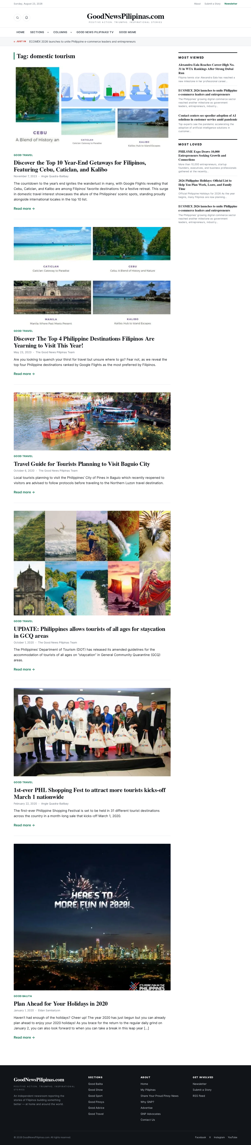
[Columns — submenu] (71, 32)
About (197, 3)
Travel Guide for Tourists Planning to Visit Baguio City (82, 463)
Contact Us (148, 1119)
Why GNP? (147, 1101)
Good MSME (127, 32)
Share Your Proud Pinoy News (159, 1095)
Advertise (147, 1107)
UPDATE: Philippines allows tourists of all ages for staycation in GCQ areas (89, 632)
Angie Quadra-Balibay (55, 176)
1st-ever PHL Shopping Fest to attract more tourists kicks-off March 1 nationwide (90, 793)
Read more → (24, 208)
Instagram (219, 1137)
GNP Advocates (151, 1113)
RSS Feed (199, 1095)
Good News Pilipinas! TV (95, 32)
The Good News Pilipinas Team (55, 352)
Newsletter (231, 3)
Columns (60, 32)
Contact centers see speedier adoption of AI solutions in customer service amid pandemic (207, 117)
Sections (37, 32)
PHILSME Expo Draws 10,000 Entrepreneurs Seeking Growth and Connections (202, 155)
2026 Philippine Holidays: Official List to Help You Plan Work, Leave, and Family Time (205, 184)
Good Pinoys (96, 1101)
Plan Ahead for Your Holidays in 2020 (61, 1003)
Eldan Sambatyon (49, 1010)
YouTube (232, 1137)
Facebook (200, 1137)
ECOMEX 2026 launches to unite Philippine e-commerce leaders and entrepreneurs (82, 41)
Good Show (95, 1089)
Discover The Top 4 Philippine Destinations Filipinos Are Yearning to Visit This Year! (84, 341)
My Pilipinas (148, 1089)
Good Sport (95, 1095)
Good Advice (96, 1107)
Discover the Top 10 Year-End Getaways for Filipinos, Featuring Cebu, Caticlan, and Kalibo (80, 165)
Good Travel (23, 155)
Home (20, 32)
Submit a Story (213, 3)
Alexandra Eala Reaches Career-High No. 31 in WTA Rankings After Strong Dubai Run (206, 68)
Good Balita (23, 996)
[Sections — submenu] (48, 32)
